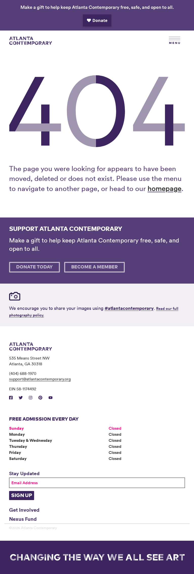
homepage (164, 188)
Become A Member (94, 267)
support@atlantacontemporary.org (40, 378)
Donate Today (34, 267)
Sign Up (21, 495)
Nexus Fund (23, 518)
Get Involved (24, 509)
